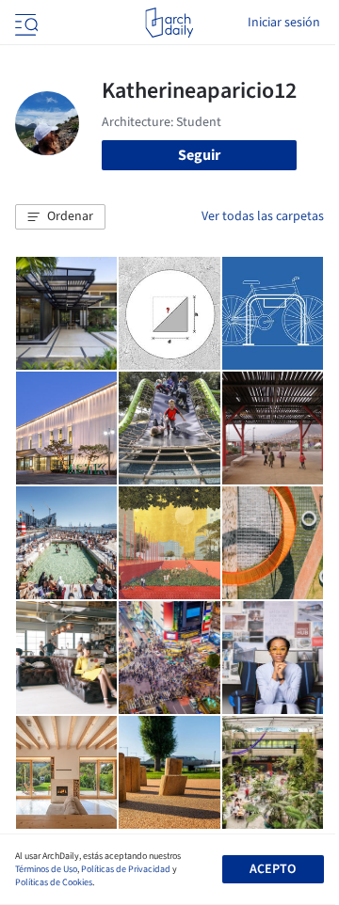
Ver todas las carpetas (263, 216)
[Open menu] (24, 22)
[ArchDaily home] (169, 23)
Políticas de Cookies (53, 882)
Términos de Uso (46, 869)
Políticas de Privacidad (125, 869)
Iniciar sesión (284, 22)
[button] (60, 217)
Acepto (273, 869)
